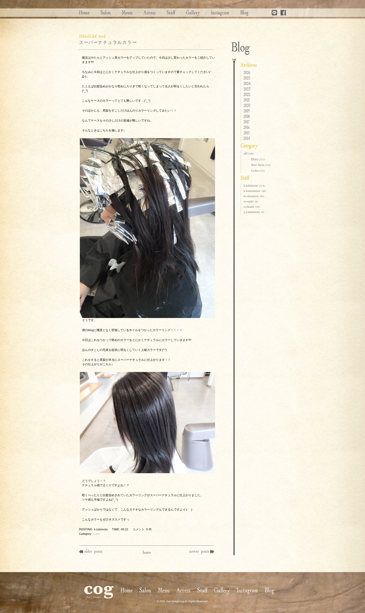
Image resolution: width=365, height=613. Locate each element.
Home (84, 12)
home (147, 552)
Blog (244, 12)
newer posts (199, 551)
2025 (247, 78)
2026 (247, 72)
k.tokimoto (254, 185)
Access (149, 12)
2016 (247, 127)
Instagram (220, 12)
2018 (247, 116)
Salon (106, 12)
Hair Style (260, 165)
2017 (247, 122)
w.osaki (251, 201)
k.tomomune (255, 191)
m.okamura (254, 196)
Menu (127, 12)
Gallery (193, 12)
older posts (93, 551)
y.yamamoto (254, 212)
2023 (247, 89)
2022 (247, 94)
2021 (247, 100)
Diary (258, 159)
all (248, 153)
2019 (247, 111)
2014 (247, 138)
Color (96, 533)
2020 (247, 105)
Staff (171, 12)
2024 (247, 83)
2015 (247, 133)
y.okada (252, 206)
